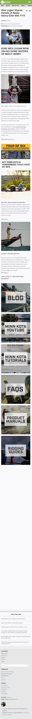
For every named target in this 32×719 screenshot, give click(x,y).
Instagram (4, 689)
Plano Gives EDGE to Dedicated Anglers (12, 623)
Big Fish (8, 5)
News (2, 5)
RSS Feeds (4, 693)
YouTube (3, 691)
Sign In (3, 677)
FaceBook (4, 685)
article (8, 20)
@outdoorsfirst (5, 687)
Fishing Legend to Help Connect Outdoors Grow (14, 627)
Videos (23, 5)
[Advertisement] (16, 542)
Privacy (3, 659)
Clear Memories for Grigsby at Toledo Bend (13, 619)
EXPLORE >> (4, 219)
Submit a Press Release (7, 672)
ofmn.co (9, 697)
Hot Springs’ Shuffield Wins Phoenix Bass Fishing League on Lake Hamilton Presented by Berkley (14, 631)
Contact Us (4, 655)
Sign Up (3, 680)
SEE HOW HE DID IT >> (8, 139)
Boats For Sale (15, 5)
